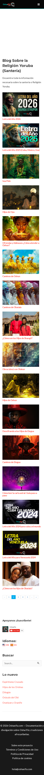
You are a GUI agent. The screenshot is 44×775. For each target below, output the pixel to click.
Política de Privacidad (22, 754)
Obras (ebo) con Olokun (13, 369)
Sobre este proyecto (22, 745)
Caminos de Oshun (11, 276)
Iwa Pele (6, 181)
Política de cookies (22, 758)
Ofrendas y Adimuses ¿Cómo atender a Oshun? (20, 244)
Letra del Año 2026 (11, 119)
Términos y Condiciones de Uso (22, 749)
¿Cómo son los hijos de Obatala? (17, 588)
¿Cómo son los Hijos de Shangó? (17, 338)
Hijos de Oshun (9, 400)
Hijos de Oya (8, 212)
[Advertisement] (22, 35)
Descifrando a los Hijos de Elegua (18, 431)
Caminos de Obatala (11, 307)
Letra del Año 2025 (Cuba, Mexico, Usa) (21, 150)
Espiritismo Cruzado (12, 681)
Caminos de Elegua (11, 462)
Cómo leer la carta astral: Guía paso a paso (19, 494)
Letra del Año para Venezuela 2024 (19, 557)
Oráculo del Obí (10, 697)
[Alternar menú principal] (39, 4)
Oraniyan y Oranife (12, 702)
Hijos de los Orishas (12, 687)
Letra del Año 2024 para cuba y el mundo (21, 526)
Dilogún (6, 692)
